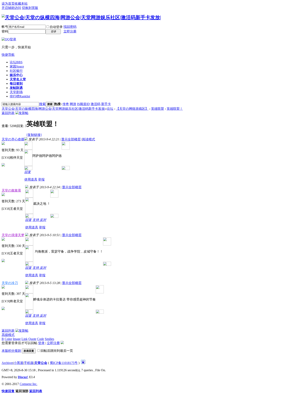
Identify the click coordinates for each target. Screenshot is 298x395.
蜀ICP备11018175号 (64, 363)
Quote (32, 339)
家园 (17, 66)
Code (40, 339)
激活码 (95, 104)
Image (17, 339)
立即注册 (69, 31)
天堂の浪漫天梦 (13, 235)
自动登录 (56, 27)
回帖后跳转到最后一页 (57, 350)
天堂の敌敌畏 (11, 190)
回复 (27, 172)
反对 (43, 220)
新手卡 (106, 104)
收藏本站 (21, 3)
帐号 (5, 26)
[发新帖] (21, 113)
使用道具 (30, 179)
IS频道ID (83, 104)
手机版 (29, 363)
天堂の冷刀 (10, 283)
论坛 (16, 62)
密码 (5, 31)
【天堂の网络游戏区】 (132, 108)
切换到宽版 (30, 8)
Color (8, 339)
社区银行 (16, 70)
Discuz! (23, 377)
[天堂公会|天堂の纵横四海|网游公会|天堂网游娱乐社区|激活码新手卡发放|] (81, 17)
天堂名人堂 (18, 79)
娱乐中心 (16, 75)
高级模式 (8, 335)
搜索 (42, 104)
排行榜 (20, 96)
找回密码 (69, 26)
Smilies (49, 339)
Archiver (7, 363)
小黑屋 (18, 363)
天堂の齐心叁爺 (13, 139)
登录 (41, 343)
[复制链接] (34, 135)
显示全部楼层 (71, 139)
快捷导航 (8, 54)
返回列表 (8, 113)
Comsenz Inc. (28, 384)
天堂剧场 (16, 92)
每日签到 (16, 83)
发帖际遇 (16, 87)
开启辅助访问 (11, 8)
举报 (41, 179)
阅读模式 (88, 139)
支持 (36, 220)
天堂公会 (40, 363)
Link (24, 339)
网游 (73, 104)
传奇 (65, 104)
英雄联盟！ (175, 108)
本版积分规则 (11, 350)
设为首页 (8, 3)
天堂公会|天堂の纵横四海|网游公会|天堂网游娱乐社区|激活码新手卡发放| (53, 108)
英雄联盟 (157, 108)
